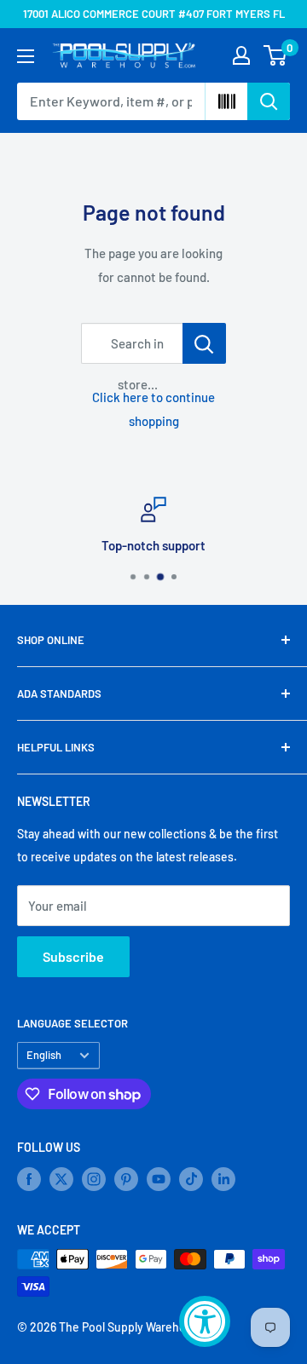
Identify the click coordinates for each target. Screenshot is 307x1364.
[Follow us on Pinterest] (126, 1179)
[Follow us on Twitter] (61, 1179)
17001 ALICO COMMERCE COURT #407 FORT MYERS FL (154, 13)
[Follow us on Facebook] (29, 1179)
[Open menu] (25, 56)
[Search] (268, 101)
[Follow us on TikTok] (191, 1179)
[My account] (241, 55)
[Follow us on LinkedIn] (223, 1179)
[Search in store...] (204, 343)
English (43, 1055)
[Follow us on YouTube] (159, 1179)
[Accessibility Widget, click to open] (204, 1321)
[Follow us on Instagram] (94, 1179)
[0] (276, 55)
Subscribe (73, 956)
